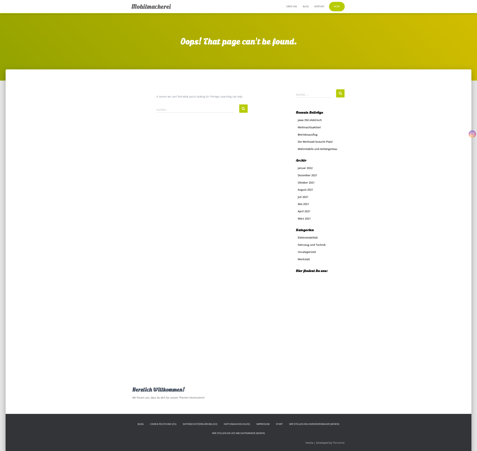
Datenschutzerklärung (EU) (200, 424)
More (337, 6)
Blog (306, 6)
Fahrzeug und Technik (312, 245)
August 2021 (305, 189)
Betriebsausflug (308, 134)
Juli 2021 (303, 197)
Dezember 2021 (307, 175)
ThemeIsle (339, 442)
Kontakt (319, 6)
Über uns (291, 6)
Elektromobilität (308, 237)
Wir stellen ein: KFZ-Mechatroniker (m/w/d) (238, 433)
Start (279, 424)
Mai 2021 (303, 204)
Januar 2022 (305, 168)
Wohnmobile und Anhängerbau (317, 149)
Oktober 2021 (306, 182)
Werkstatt (304, 259)
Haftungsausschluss (237, 424)
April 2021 (304, 211)
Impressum (263, 424)
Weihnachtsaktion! (309, 127)
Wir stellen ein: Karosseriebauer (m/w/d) (314, 424)
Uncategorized (307, 252)
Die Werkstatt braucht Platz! (315, 141)
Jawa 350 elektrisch (310, 120)
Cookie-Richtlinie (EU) (163, 424)
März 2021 (304, 218)
